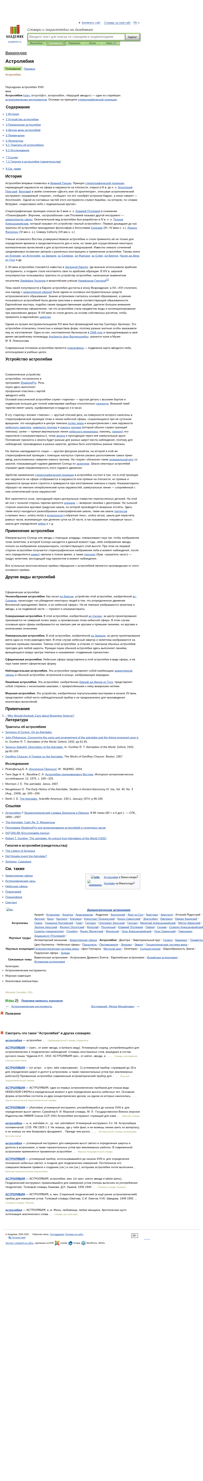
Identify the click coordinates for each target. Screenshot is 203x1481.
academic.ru (14, 41)
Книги (92, 43)
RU (135, 22)
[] (107, 279)
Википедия (36, 43)
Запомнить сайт (91, 22)
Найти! (132, 37)
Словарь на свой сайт (117, 22)
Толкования (55, 43)
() (27, 833)
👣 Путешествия (16, 1237)
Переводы (74, 43)
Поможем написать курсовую (42, 1000)
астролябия (13, 1040)
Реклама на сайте (74, 1234)
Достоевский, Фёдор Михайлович (112, 1006)
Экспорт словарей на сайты (19, 1243)
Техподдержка (57, 1234)
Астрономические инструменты (31, 1006)
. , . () (55, 838)
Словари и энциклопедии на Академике (60, 30)
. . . (30, 822)
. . (28, 732)
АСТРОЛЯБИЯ (15, 1047)
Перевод (29, 68)
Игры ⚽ (111, 43)
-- (96, 682)
